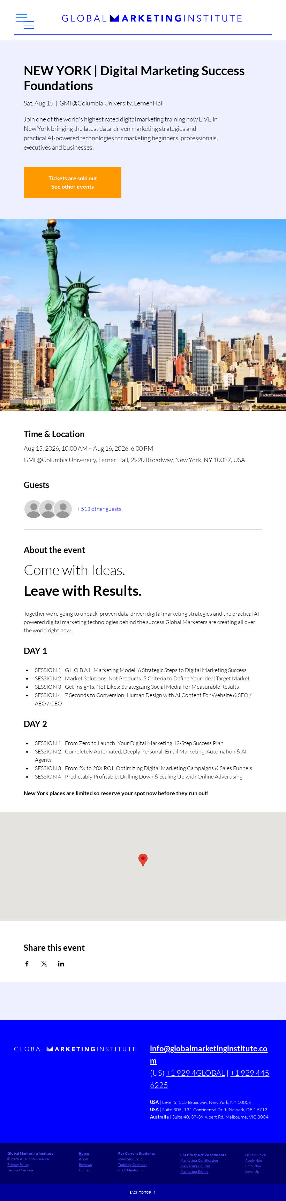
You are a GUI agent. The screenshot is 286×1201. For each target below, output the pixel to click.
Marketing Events (194, 1171)
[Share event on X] (44, 963)
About (84, 1159)
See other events (72, 186)
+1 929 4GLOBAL (195, 1072)
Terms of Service (20, 1170)
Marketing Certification (199, 1160)
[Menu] (22, 18)
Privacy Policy (18, 1164)
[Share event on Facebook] (27, 963)
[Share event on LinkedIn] (61, 963)
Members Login (130, 1159)
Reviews (85, 1164)
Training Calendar (132, 1164)
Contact (85, 1170)
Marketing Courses (195, 1166)
